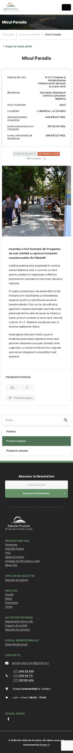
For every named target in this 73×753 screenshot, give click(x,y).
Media (8, 598)
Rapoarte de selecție (16, 579)
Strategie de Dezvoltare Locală (22, 560)
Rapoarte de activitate (17, 629)
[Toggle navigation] (66, 7)
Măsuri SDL (11, 565)
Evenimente (11, 602)
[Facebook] (27, 387)
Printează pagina (23, 397)
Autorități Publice (14, 548)
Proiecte (11, 431)
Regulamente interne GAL (19, 621)
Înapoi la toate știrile (18, 46)
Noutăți (9, 594)
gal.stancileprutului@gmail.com (30, 662)
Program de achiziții (16, 625)
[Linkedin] (12, 387)
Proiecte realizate (24, 154)
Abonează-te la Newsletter (36, 493)
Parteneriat (11, 544)
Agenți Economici (14, 556)
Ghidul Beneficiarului (16, 644)
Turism (8, 606)
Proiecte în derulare (17, 450)
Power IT (45, 744)
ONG (8, 552)
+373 (23, 671)
